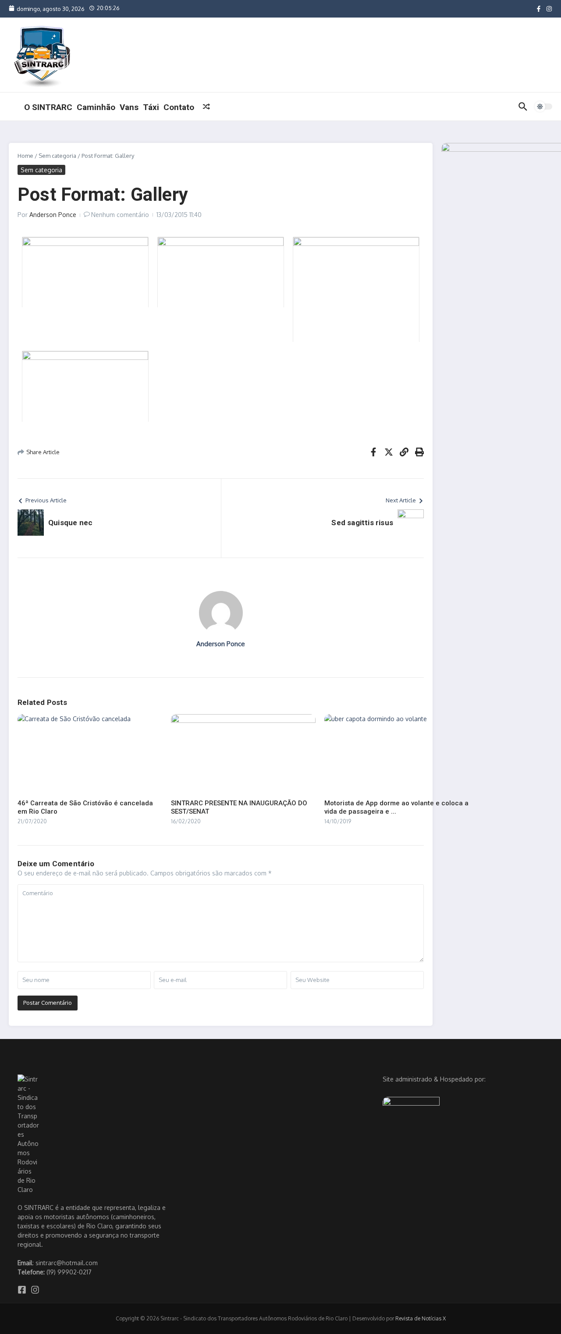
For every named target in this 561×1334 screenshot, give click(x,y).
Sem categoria (57, 155)
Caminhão (96, 107)
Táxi (151, 107)
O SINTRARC (48, 107)
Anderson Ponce (52, 214)
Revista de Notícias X (420, 1318)
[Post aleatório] (206, 106)
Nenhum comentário (120, 214)
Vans (129, 107)
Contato (178, 107)
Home (25, 155)
